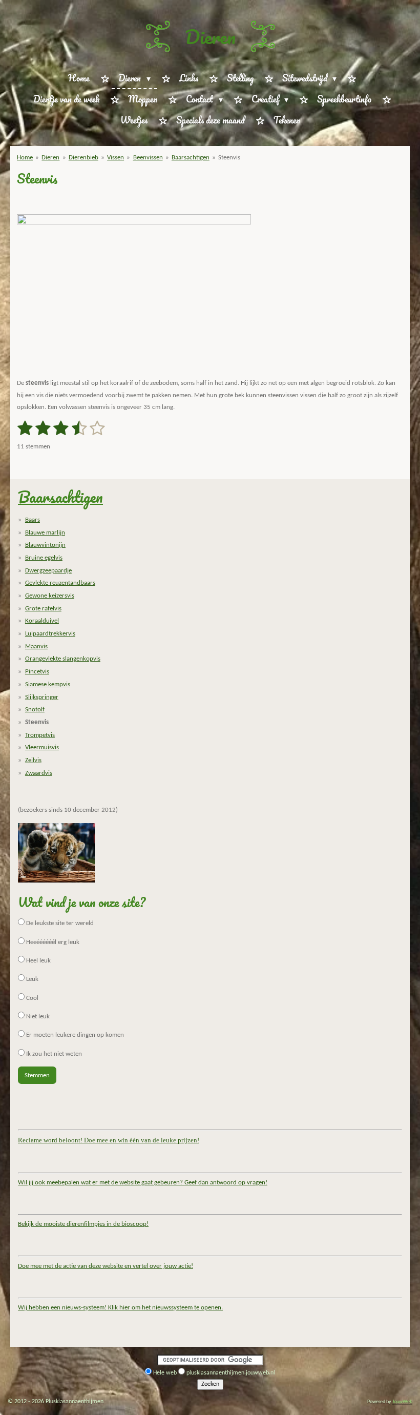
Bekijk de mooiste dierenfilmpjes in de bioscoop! (83, 1224)
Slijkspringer (41, 697)
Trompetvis (40, 735)
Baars (32, 520)
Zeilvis (33, 760)
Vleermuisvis (42, 747)
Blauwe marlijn (45, 532)
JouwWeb (402, 1402)
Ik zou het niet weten (53, 1054)
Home (25, 157)
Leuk (31, 979)
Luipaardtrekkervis (50, 633)
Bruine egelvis (43, 558)
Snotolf (35, 709)
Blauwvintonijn (45, 545)
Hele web (165, 1373)
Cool (31, 998)
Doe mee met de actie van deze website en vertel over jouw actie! (105, 1266)
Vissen (115, 157)
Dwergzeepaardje (48, 570)
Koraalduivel (42, 621)
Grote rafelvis (43, 608)
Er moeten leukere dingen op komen (74, 1035)
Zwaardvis (38, 773)
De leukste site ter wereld (59, 923)
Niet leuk (37, 1016)
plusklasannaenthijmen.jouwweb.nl (230, 1373)
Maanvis (36, 646)
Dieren (210, 36)
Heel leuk (38, 960)
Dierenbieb (83, 157)
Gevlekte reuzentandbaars (60, 583)
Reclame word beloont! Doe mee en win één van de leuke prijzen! (108, 1140)
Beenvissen (148, 157)
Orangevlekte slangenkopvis (62, 658)
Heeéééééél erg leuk (52, 942)
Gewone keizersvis (49, 595)
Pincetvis (37, 671)
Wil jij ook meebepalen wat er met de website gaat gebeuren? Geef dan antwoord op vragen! (142, 1182)
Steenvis (229, 157)
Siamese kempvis (47, 684)
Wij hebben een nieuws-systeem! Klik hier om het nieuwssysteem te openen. (120, 1307)
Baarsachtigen (190, 157)
